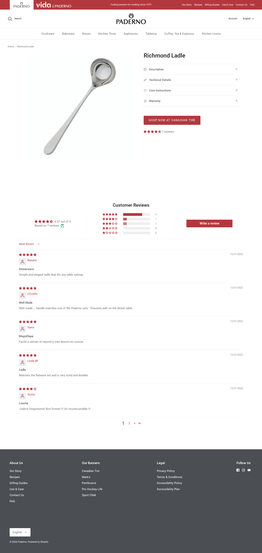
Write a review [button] (209, 223)
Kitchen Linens (211, 33)
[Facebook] (237, 470)
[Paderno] (131, 18)
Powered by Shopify (38, 542)
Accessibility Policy (169, 483)
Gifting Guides (212, 4)
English (247, 18)
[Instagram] (243, 470)
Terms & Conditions (169, 477)
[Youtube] (249, 470)
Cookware (47, 33)
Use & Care (227, 4)
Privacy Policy (166, 471)
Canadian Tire (91, 471)
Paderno (22, 542)
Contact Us (241, 4)
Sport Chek (89, 495)
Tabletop (151, 33)
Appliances (131, 33)
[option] (79, 107)
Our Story (187, 4)
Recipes (198, 4)
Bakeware (68, 33)
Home (11, 46)
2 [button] (129, 423)
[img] (27, 254)
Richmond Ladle (25, 46)
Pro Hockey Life (92, 489)
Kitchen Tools (107, 33)
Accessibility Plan (168, 489)
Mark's (86, 477)
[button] (153, 131)
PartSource (89, 483)
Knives (86, 33)
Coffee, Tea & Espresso (179, 33)
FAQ (252, 4)
